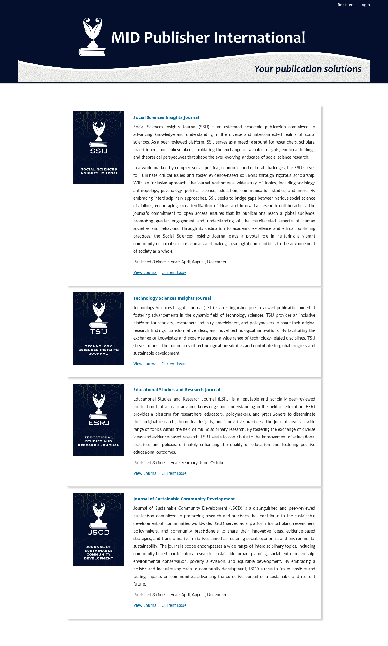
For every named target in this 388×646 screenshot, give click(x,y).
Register (345, 4)
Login (365, 4)
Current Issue (174, 273)
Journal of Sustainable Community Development (184, 499)
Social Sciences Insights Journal (166, 117)
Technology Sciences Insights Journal (172, 298)
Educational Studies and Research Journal (176, 389)
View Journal (145, 273)
